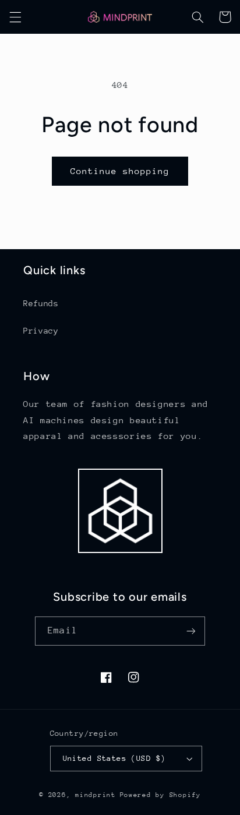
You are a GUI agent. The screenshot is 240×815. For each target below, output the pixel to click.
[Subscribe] (190, 630)
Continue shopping (120, 171)
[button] (15, 16)
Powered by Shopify (160, 795)
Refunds (40, 303)
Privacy (40, 330)
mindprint (95, 795)
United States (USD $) (114, 758)
